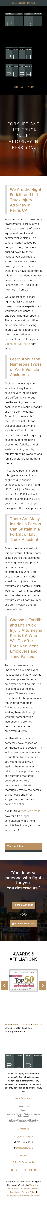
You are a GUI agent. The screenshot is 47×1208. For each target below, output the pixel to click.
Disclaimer (25, 1188)
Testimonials (23, 1106)
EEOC (23, 1110)
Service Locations (22, 1024)
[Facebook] (11, 1170)
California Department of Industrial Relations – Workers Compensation (24, 1121)
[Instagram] (25, 1170)
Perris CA (37, 1024)
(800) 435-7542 (28, 3)
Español (23, 1155)
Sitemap (36, 1195)
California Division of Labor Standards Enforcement (23, 1115)
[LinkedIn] (35, 1170)
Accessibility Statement (18, 1195)
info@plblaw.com (24, 1148)
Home (8, 1024)
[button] (42, 985)
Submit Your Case (25, 923)
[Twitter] (16, 1170)
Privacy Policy (29, 1192)
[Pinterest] (30, 1170)
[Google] (20, 1170)
